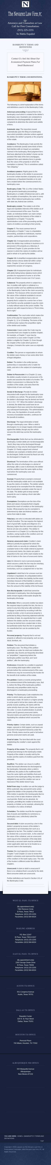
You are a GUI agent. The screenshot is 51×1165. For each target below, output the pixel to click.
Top (42, 1141)
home (19, 1136)
